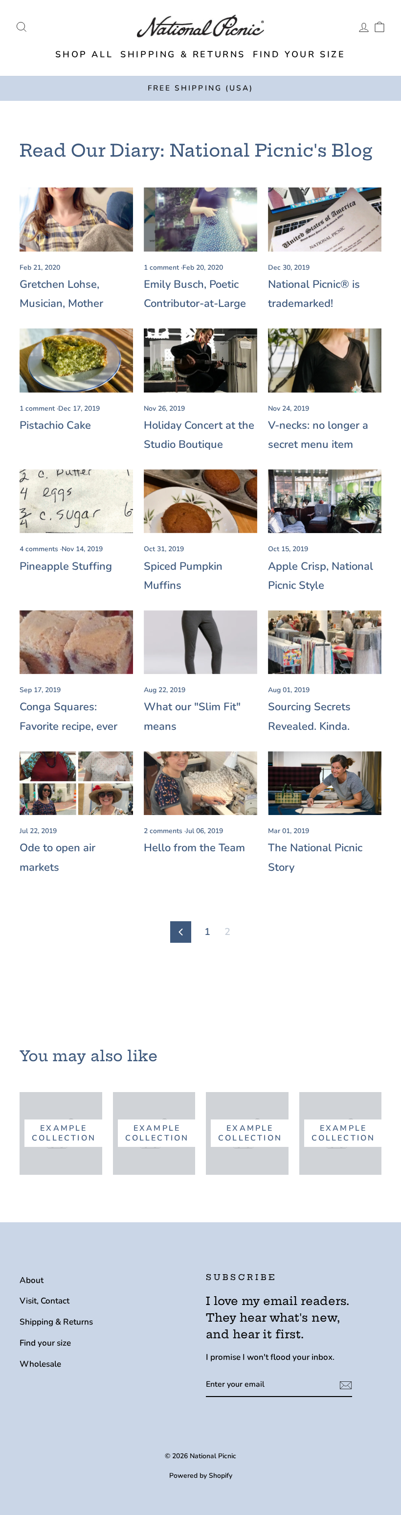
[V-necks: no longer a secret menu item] (324, 360)
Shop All (84, 54)
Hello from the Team (194, 847)
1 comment (162, 267)
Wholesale (40, 1364)
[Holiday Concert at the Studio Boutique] (200, 360)
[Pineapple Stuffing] (76, 501)
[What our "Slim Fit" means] (200, 642)
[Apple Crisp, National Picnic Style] (324, 501)
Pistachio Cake (55, 425)
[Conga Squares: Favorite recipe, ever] (76, 642)
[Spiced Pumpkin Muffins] (200, 501)
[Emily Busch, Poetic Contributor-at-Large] (200, 219)
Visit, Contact (44, 1300)
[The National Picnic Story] (324, 783)
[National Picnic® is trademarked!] (324, 219)
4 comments (40, 549)
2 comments (164, 831)
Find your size (299, 54)
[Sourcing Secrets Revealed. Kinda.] (324, 642)
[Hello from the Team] (200, 783)
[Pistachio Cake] (76, 360)
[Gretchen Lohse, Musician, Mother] (76, 219)
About (32, 1280)
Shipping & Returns (182, 54)
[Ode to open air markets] (76, 783)
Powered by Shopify (200, 1475)
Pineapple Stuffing (66, 566)
